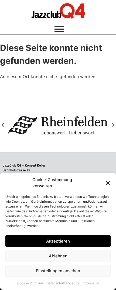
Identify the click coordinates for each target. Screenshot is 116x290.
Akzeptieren (58, 241)
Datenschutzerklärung (63, 283)
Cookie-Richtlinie (30, 283)
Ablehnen (58, 255)
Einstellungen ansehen (58, 270)
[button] (108, 183)
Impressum (91, 283)
